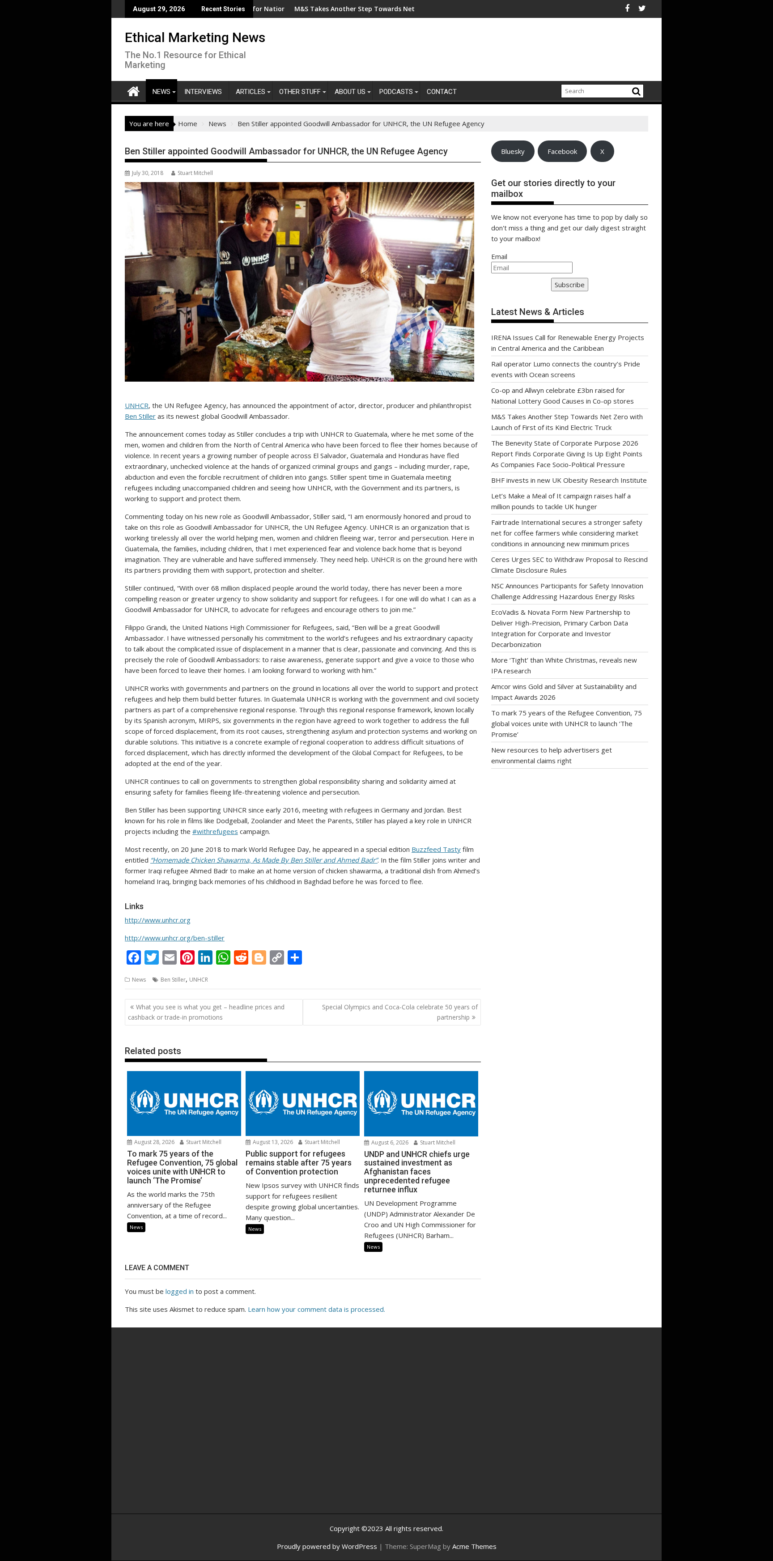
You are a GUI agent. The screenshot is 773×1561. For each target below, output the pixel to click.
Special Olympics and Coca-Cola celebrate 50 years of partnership (400, 1012)
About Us (350, 92)
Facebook (562, 151)
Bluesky (513, 151)
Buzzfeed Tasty (436, 849)
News (161, 92)
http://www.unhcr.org (158, 919)
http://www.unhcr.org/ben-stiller (175, 937)
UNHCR (137, 405)
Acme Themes (474, 1546)
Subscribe (570, 284)
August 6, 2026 (389, 1142)
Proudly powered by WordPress (327, 1546)
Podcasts (396, 92)
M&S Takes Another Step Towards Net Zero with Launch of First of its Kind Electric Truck (376, 8)
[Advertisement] (210, 1430)
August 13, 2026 (272, 1142)
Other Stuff (300, 92)
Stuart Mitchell (195, 173)
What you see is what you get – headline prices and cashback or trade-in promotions (206, 1012)
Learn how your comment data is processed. (316, 1309)
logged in (180, 1291)
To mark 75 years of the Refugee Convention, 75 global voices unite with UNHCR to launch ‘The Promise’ (566, 723)
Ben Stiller (140, 416)
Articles (250, 92)
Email (499, 256)
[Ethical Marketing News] (133, 90)
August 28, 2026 (153, 1142)
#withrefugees (215, 831)
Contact (442, 92)
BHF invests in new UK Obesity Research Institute (569, 480)
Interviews (203, 92)
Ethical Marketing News (195, 37)
